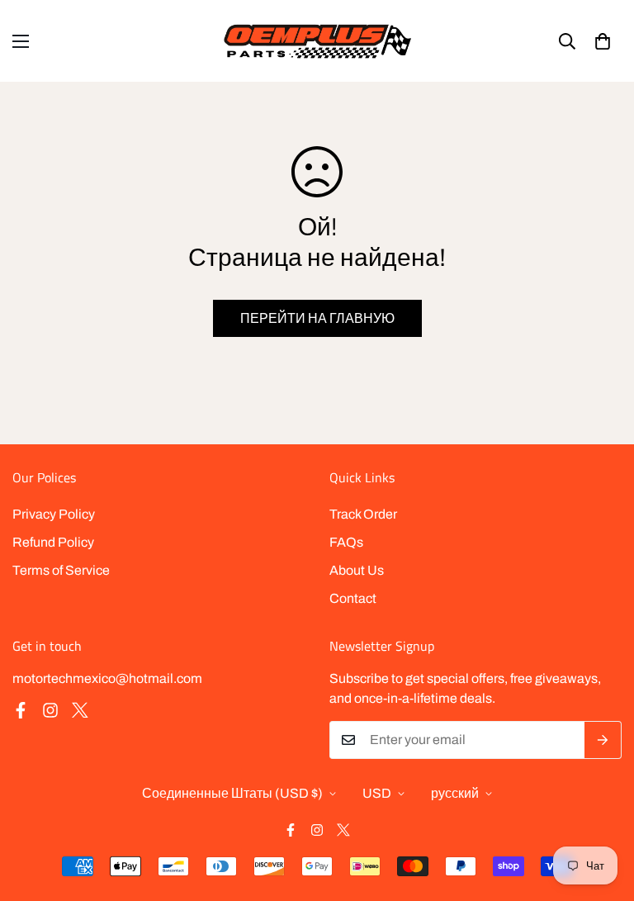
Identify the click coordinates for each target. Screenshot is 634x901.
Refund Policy (53, 542)
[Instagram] (50, 710)
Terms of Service (61, 570)
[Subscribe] (603, 740)
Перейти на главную (317, 318)
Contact (352, 598)
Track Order (363, 514)
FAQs (346, 542)
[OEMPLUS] (317, 41)
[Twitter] (80, 710)
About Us (356, 570)
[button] (603, 41)
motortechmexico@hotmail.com (107, 678)
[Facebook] (20, 710)
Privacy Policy (53, 514)
